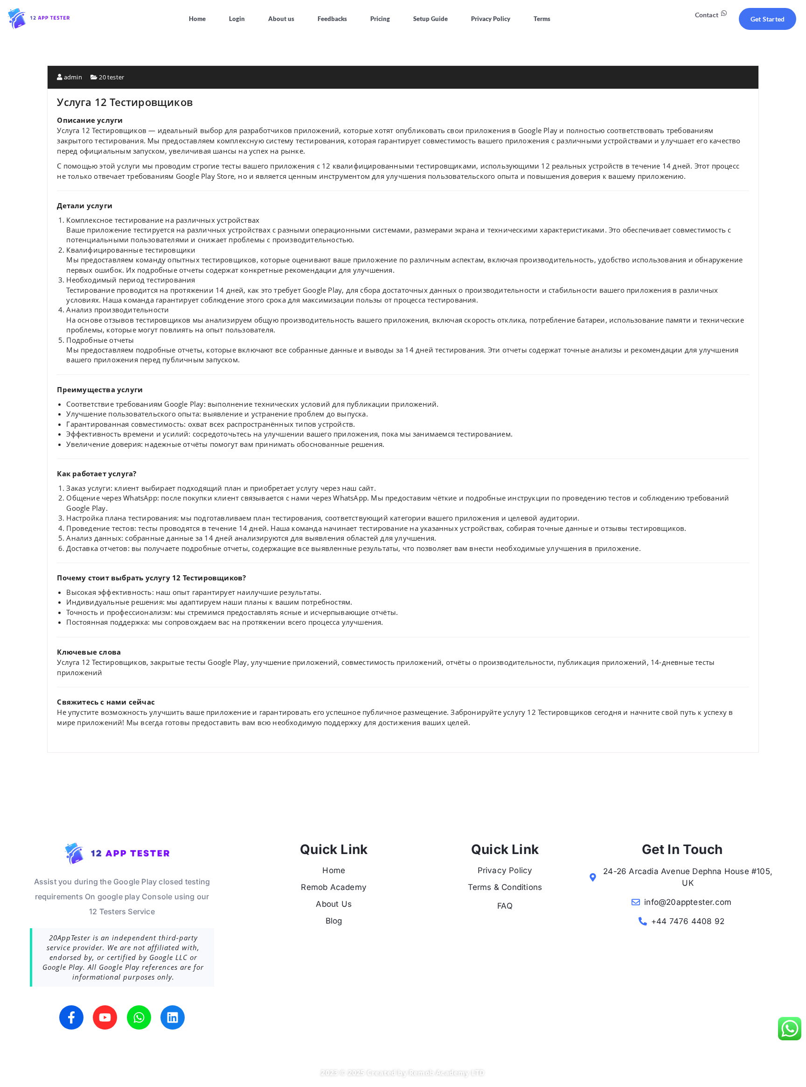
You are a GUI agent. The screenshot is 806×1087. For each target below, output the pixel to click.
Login (237, 18)
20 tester (111, 77)
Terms (542, 18)
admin (72, 77)
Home (197, 18)
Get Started (767, 19)
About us (281, 18)
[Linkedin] (172, 1017)
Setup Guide (430, 18)
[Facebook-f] (71, 1017)
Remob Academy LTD (447, 1072)
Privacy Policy (490, 18)
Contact (706, 15)
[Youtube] (105, 1017)
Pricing (380, 18)
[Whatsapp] (139, 1017)
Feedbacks (332, 18)
